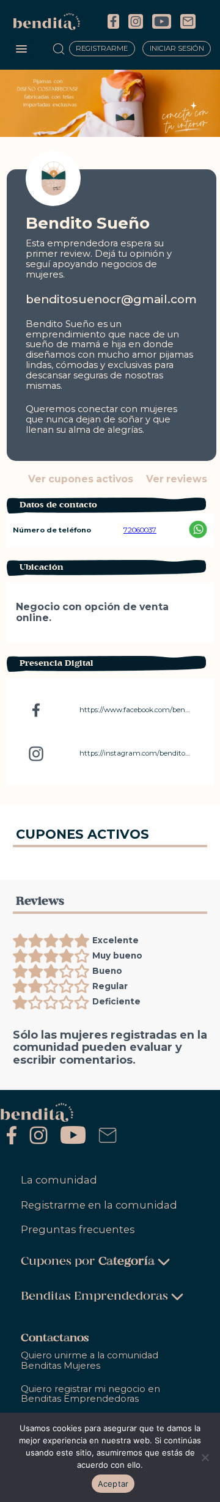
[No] (205, 1457)
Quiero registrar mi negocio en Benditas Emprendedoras (90, 1394)
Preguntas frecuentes (78, 1229)
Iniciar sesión (177, 49)
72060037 (139, 530)
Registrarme (102, 49)
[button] (21, 49)
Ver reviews (176, 479)
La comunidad (59, 1180)
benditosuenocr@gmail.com (111, 299)
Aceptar (113, 1484)
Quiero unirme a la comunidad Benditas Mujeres (89, 1360)
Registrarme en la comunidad (99, 1205)
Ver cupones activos (80, 479)
